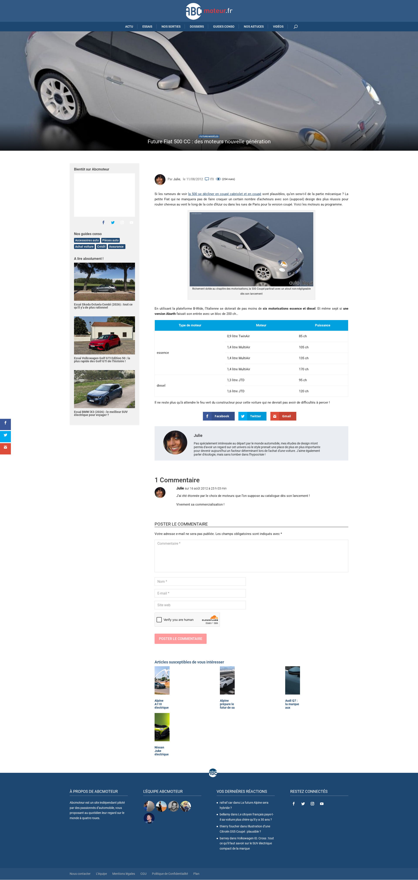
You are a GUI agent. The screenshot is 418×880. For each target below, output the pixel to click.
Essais (147, 26)
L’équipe (101, 873)
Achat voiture (84, 246)
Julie (176, 179)
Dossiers (197, 26)
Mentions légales (123, 873)
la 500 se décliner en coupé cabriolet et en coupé (224, 194)
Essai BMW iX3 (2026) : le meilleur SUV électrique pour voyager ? (101, 413)
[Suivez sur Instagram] (122, 222)
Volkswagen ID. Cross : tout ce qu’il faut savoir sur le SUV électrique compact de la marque (247, 843)
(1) (212, 178)
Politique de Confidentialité (170, 873)
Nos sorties (171, 26)
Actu (129, 26)
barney (224, 838)
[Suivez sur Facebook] (103, 222)
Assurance (116, 246)
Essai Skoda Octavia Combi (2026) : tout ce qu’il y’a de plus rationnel (103, 306)
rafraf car (226, 802)
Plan (196, 873)
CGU (143, 873)
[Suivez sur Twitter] (112, 222)
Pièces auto (110, 240)
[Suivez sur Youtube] (131, 222)
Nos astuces (254, 26)
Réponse (335, 492)
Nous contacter (80, 873)
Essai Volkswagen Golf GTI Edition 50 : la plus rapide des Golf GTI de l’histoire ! (102, 359)
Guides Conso (223, 26)
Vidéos (278, 26)
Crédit (101, 246)
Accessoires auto (87, 240)
